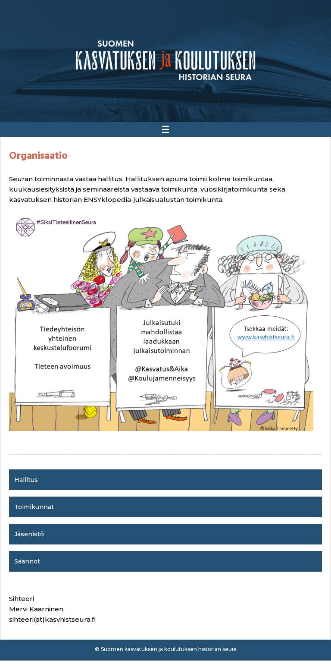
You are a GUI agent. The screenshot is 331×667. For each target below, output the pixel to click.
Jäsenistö (29, 534)
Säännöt (27, 561)
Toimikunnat (34, 507)
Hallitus (26, 480)
